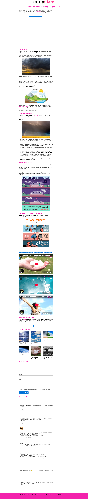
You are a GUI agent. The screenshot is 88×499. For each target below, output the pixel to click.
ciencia (28, 321)
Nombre (20, 374)
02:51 (52, 405)
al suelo (24, 77)
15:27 (52, 432)
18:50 (52, 482)
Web (19, 384)
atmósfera (44, 77)
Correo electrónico (23, 379)
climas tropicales (37, 11)
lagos (27, 106)
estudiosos (36, 115)
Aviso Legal (60, 494)
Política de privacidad (48, 494)
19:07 (52, 418)
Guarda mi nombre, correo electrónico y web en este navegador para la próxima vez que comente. (35, 389)
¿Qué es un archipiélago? (48, 252)
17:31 (52, 470)
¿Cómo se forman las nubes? (38, 252)
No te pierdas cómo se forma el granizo (36, 16)
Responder (21, 409)
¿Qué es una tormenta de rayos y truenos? (26, 252)
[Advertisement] (36, 32)
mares (20, 106)
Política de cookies (35, 494)
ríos (23, 106)
